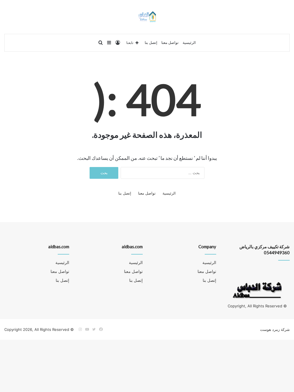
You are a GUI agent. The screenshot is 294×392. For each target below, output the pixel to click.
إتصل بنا (151, 43)
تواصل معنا (170, 43)
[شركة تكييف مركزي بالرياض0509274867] (147, 16)
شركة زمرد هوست (275, 329)
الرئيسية (189, 43)
